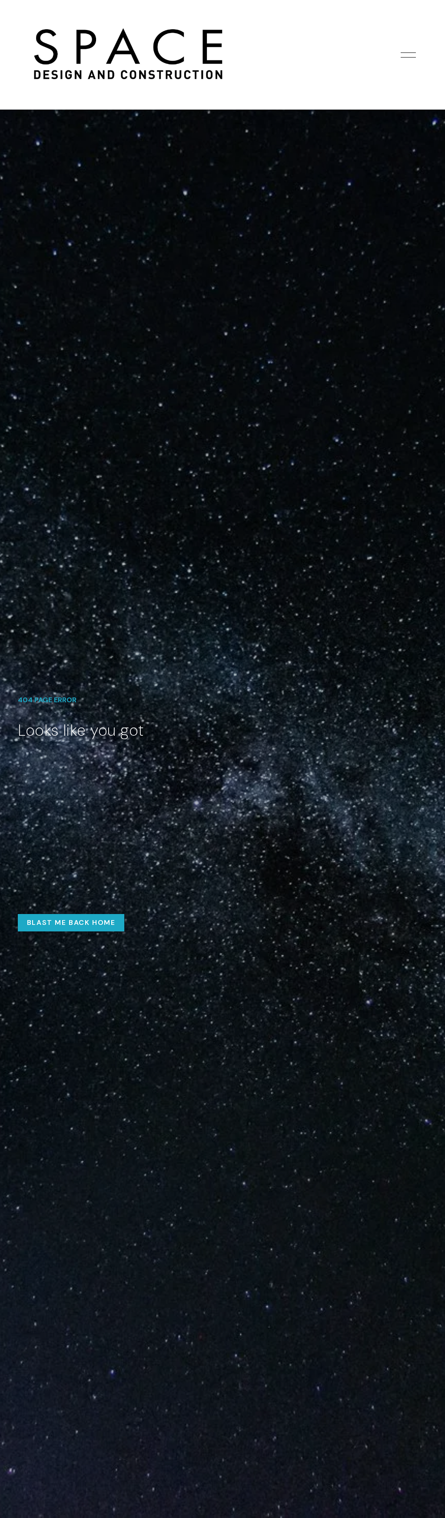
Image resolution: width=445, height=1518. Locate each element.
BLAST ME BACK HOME (71, 922)
